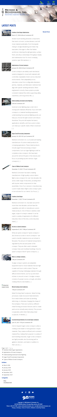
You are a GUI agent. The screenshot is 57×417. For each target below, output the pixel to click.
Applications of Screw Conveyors (20, 65)
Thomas (43, 408)
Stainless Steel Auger (17, 196)
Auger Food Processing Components (21, 133)
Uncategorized (8, 382)
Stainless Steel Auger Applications (20, 32)
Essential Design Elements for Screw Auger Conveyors (25, 319)
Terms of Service (26, 408)
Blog (5, 381)
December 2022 (8, 372)
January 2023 (7, 370)
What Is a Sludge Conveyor (19, 257)
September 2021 (8, 375)
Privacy (13, 408)
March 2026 (7, 365)
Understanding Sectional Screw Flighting (22, 101)
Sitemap (19, 408)
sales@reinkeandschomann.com (42, 406)
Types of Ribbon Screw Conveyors (20, 166)
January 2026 (7, 367)
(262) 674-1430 (13, 406)
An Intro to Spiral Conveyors (19, 226)
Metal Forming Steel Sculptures (20, 287)
